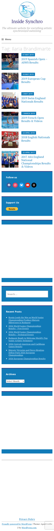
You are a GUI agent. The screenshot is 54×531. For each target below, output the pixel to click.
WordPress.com (29, 527)
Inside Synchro (27, 21)
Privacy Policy (27, 519)
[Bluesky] (21, 185)
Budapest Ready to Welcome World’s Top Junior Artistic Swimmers (28, 339)
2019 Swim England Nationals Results (33, 99)
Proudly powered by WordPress (17, 524)
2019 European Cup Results (33, 80)
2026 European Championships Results (27, 358)
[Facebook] (9, 185)
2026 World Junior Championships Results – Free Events (25, 327)
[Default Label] (28, 185)
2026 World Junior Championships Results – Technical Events (25, 333)
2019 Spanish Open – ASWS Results (34, 60)
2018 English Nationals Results (35, 138)
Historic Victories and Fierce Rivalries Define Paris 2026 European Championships (26, 353)
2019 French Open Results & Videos (32, 119)
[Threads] (34, 185)
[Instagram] (15, 185)
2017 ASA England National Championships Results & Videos (36, 162)
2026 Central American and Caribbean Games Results (27, 345)
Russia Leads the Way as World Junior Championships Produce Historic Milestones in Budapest (26, 320)
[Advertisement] (27, 254)
